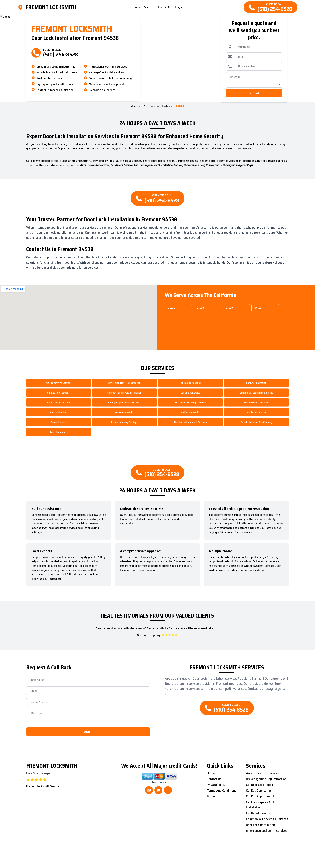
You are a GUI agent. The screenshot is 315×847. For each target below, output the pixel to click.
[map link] (22, 7)
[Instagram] (149, 790)
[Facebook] (168, 790)
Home (134, 106)
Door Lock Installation (157, 106)
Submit (254, 93)
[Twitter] (158, 790)
